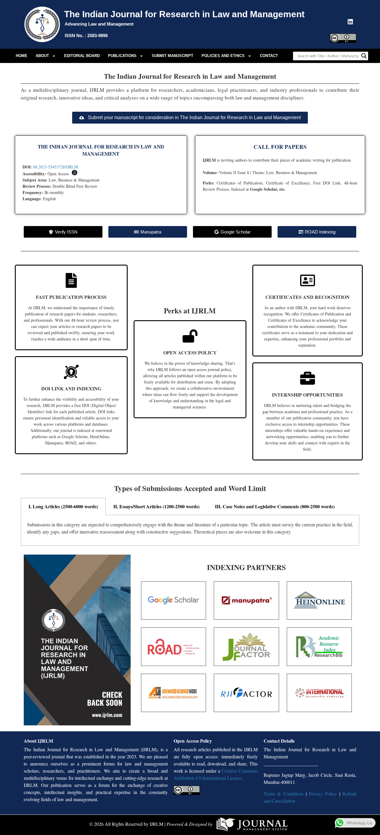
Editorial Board (82, 55)
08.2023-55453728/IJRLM (55, 167)
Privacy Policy (323, 793)
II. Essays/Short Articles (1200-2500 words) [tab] (156, 506)
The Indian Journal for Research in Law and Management (184, 14)
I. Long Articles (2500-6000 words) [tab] (63, 506)
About (42, 55)
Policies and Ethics (223, 55)
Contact (269, 55)
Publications (122, 55)
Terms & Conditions (284, 793)
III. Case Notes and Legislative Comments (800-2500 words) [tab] (275, 506)
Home (21, 55)
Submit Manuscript (172, 55)
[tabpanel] (190, 530)
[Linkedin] (350, 22)
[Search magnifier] (364, 56)
